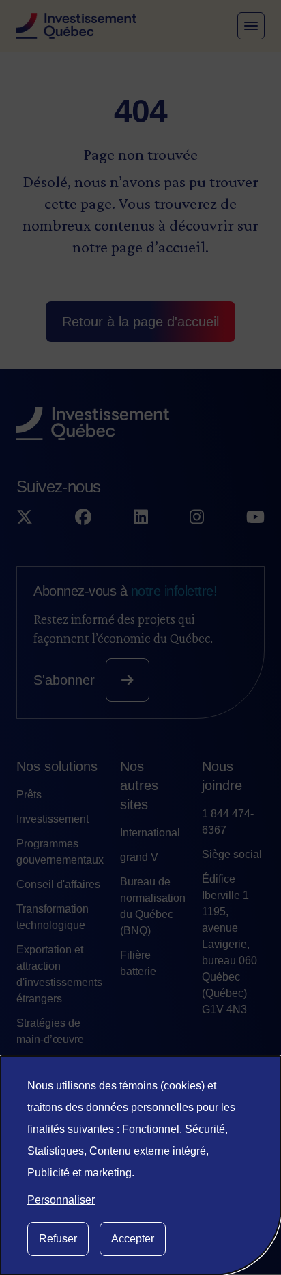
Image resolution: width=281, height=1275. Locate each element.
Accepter (132, 1238)
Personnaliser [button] (61, 1200)
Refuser (58, 1238)
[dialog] (140, 1165)
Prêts (29, 794)
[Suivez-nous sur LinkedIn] (141, 517)
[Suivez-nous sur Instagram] (197, 517)
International (150, 832)
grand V (139, 857)
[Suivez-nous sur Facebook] (83, 517)
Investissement (52, 819)
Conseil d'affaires (58, 884)
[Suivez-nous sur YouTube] (255, 517)
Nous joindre (222, 776)
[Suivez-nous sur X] (24, 517)
